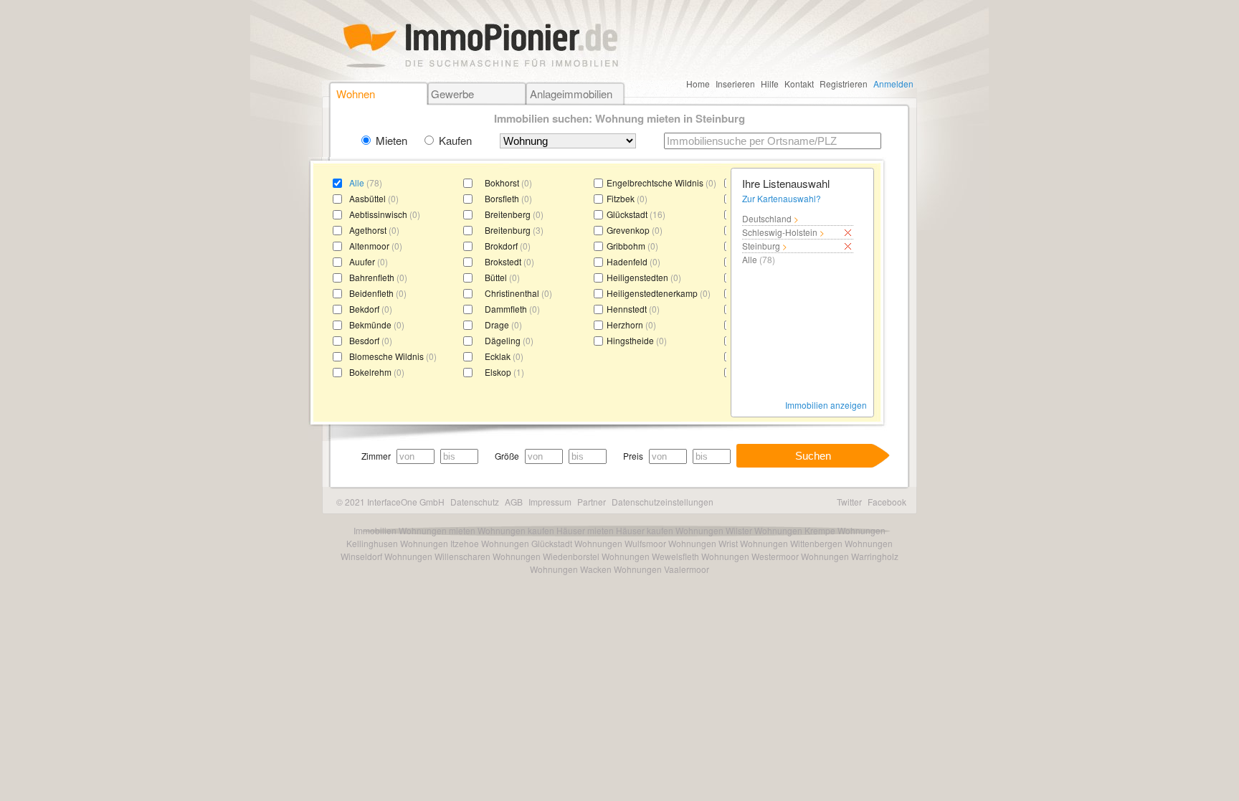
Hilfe (770, 83)
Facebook (887, 502)
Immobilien (375, 530)
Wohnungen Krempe (794, 530)
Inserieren (735, 83)
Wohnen (355, 93)
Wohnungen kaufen (516, 530)
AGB (514, 502)
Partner (591, 502)
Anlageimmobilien (571, 93)
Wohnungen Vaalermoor (661, 569)
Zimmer (376, 456)
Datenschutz (474, 502)
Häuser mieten (585, 530)
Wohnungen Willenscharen (437, 556)
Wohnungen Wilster (713, 530)
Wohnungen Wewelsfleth (650, 556)
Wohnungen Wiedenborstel (546, 556)
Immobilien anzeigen (826, 405)
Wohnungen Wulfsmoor (620, 543)
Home (698, 83)
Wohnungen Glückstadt (526, 543)
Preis (633, 456)
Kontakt (799, 83)
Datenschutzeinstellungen (662, 502)
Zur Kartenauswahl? (781, 198)
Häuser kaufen (644, 530)
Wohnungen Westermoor (750, 556)
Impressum (549, 502)
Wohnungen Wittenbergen (791, 543)
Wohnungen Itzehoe (439, 543)
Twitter (849, 502)
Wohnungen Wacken (571, 569)
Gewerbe (452, 93)
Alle (356, 182)
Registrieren (844, 83)
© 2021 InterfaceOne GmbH (390, 502)
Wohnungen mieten (437, 530)
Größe (507, 456)
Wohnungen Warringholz (849, 556)
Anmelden (893, 83)
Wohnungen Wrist (703, 543)
